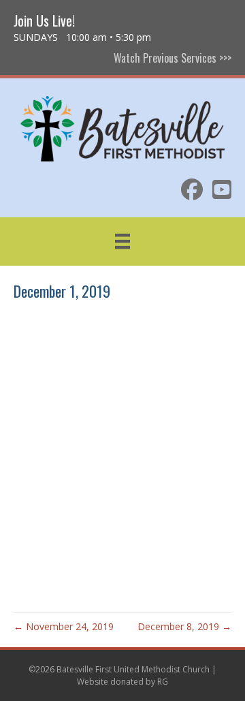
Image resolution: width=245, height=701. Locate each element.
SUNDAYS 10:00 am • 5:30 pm (82, 37)
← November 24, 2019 (64, 626)
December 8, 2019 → (184, 626)
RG (162, 681)
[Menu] (122, 241)
